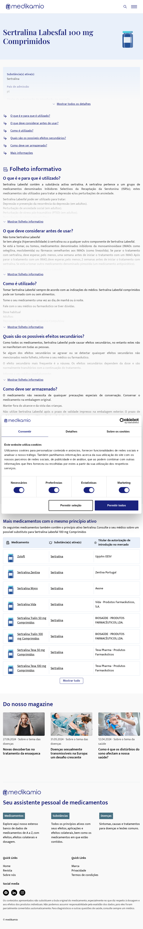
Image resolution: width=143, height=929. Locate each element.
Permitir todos (116, 505)
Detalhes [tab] (71, 431)
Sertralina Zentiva (28, 572)
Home (6, 866)
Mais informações (21, 153)
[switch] (54, 490)
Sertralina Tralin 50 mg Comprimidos (31, 620)
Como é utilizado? (21, 131)
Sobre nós (9, 875)
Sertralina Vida (26, 604)
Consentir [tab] (24, 431)
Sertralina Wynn (27, 588)
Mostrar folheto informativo (25, 221)
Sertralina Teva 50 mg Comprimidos (31, 652)
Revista (7, 870)
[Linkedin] (14, 893)
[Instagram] (22, 893)
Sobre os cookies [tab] (118, 431)
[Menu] (134, 7)
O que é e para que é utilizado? (30, 116)
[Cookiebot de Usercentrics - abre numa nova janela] (122, 421)
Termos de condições (85, 875)
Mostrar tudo (71, 680)
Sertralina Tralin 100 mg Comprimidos (30, 636)
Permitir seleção (70, 505)
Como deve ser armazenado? (28, 145)
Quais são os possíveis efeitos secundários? (38, 138)
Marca (75, 866)
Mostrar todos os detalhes (74, 104)
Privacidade (79, 870)
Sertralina (57, 556)
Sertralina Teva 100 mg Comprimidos (31, 668)
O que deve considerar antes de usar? (34, 123)
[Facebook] (6, 893)
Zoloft (21, 556)
